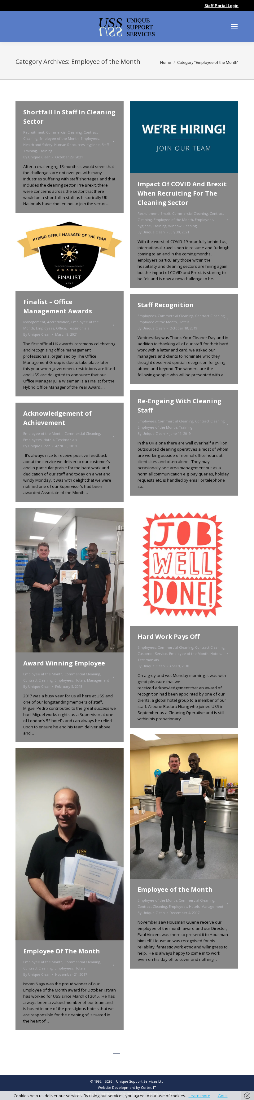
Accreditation (58, 322)
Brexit (165, 213)
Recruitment (33, 132)
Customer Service (152, 653)
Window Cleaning (182, 225)
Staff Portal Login (221, 5)
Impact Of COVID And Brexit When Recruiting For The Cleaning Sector (182, 193)
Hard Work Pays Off (168, 636)
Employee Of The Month (61, 951)
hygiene (93, 144)
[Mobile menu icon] (234, 26)
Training (45, 150)
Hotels (184, 322)
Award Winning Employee (64, 663)
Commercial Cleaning (64, 132)
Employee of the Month (59, 138)
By (36, 157)
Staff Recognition (166, 305)
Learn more (199, 1095)
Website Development (117, 1087)
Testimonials (78, 328)
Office (61, 328)
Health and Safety (37, 144)
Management (34, 322)
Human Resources (69, 144)
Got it (223, 1095)
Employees (90, 138)
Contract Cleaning (210, 315)
